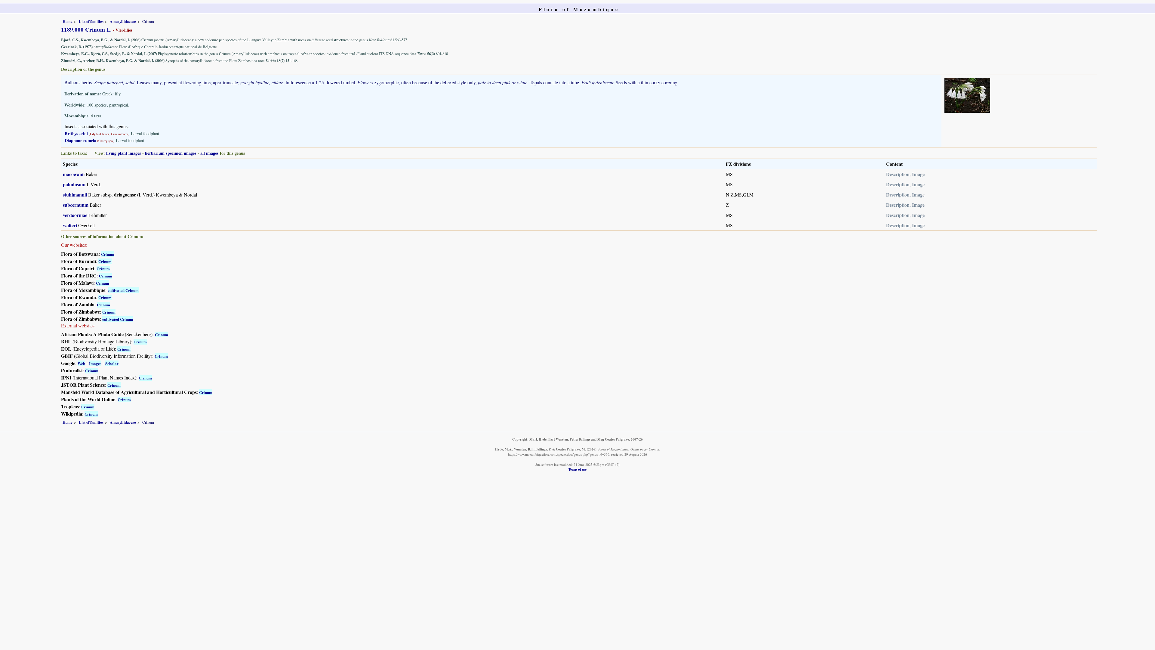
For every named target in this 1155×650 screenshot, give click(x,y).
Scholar (112, 363)
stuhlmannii (75, 194)
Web (81, 363)
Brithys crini (76, 133)
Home (67, 21)
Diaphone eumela (80, 140)
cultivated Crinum (123, 290)
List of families (91, 21)
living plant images (123, 153)
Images (95, 363)
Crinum (107, 254)
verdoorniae (75, 215)
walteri (70, 225)
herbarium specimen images (170, 153)
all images (209, 153)
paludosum (74, 184)
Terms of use (577, 469)
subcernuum (75, 204)
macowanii (74, 174)
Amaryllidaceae (123, 21)
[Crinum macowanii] (967, 94)
